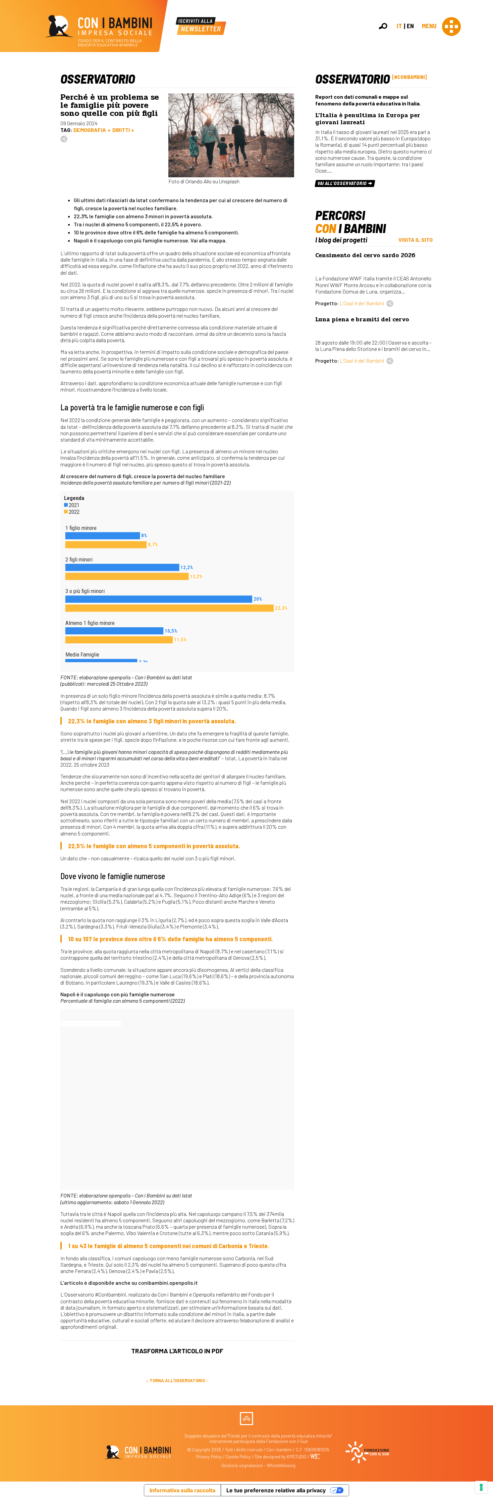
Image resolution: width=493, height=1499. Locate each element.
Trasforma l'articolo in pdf (177, 1351)
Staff (482, 122)
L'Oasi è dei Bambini (362, 303)
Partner (485, 115)
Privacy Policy (209, 1456)
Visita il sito (415, 239)
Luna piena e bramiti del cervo (362, 319)
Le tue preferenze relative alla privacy (276, 1490)
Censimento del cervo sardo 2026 (365, 255)
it (399, 26)
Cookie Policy (238, 1456)
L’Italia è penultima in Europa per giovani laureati (367, 119)
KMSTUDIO (297, 1456)
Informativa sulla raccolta (182, 1490)
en (410, 26)
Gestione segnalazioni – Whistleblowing (258, 1465)
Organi (484, 100)
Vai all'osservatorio (342, 183)
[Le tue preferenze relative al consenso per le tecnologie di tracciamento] (481, 1487)
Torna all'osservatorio (177, 1380)
